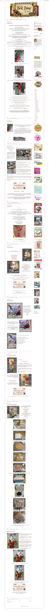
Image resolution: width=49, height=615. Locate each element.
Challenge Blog (21, 593)
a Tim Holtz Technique (11, 355)
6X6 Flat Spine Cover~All (26, 411)
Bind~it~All (26, 410)
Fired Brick (27, 97)
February (36, 117)
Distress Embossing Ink (22, 541)
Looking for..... (10, 206)
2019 (35, 92)
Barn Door (21, 97)
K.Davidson (37, 312)
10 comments (16, 202)
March (36, 116)
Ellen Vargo (17, 292)
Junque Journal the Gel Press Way (18, 19)
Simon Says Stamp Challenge (19, 46)
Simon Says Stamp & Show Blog (21, 37)
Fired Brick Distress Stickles (18, 98)
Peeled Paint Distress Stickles (20, 102)
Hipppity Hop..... (10, 23)
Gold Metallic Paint (14, 257)
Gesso (29, 266)
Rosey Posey (37, 313)
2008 (35, 121)
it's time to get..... (10, 247)
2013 (35, 97)
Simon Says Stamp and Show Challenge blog (22, 110)
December (36, 100)
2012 (35, 98)
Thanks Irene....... (10, 121)
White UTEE (30, 541)
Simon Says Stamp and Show (23, 129)
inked (24, 368)
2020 (35, 91)
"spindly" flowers (28, 544)
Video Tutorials (10, 19)
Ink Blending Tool (23, 542)
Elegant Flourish (19, 275)
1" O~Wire (26, 412)
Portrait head (26, 269)
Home (7, 19)
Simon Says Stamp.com (29, 536)
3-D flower (28, 271)
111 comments (16, 118)
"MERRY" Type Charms (17, 563)
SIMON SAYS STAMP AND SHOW (23, 592)
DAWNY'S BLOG (19, 108)
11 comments (16, 297)
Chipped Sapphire (25, 275)
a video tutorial (27, 105)
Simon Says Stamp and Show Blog (14, 383)
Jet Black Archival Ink (14, 259)
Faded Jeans (29, 542)
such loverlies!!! (10, 300)
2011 (35, 99)
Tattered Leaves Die (24, 96)
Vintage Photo (21, 174)
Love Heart (24, 19)
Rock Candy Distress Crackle (14, 258)
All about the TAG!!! (11, 531)
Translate (39, 36)
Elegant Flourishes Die (18, 80)
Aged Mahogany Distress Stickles (18, 100)
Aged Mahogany (23, 546)
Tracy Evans (21, 292)
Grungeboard (22, 80)
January (36, 118)
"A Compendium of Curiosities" (27, 364)
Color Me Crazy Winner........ (12, 404)
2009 (35, 120)
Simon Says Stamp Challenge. (25, 28)
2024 (35, 90)
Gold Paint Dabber (27, 80)
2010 (35, 119)
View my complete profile (36, 46)
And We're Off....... (11, 147)
